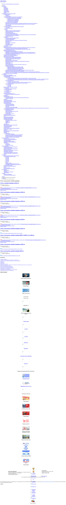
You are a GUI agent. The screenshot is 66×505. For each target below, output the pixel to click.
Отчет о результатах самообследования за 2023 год (12, 201)
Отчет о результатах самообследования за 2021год (12, 219)
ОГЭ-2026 (26, 336)
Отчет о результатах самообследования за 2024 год (12, 192)
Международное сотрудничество (5, 268)
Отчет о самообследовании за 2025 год (9, 183)
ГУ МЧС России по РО (33, 475)
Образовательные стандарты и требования (6, 270)
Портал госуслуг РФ (33, 483)
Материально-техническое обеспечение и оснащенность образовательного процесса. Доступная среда (16, 264)
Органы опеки (33, 484)
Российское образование (33, 494)
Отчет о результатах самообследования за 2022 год (12, 210)
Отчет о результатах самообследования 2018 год (12, 250)
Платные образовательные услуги (5, 265)
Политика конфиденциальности (33, 478)
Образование (2, 262)
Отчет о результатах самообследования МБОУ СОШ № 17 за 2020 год (17, 235)
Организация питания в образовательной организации (8, 269)
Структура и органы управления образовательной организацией (10, 260)
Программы (26, 348)
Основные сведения (3, 259)
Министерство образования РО (33, 478)
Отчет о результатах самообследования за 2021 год (12, 228)
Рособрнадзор (33, 487)
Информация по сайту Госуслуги (26, 386)
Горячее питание (26, 321)
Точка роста (26, 342)
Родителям (26, 363)
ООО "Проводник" (35, 480)
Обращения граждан (26, 378)
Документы (4, 178)
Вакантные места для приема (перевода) (6, 267)
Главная (3, 176)
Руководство (2, 263)
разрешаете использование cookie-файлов (47, 481)
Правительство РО (33, 480)
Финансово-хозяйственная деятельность (6, 266)
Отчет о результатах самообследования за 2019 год (12, 244)
